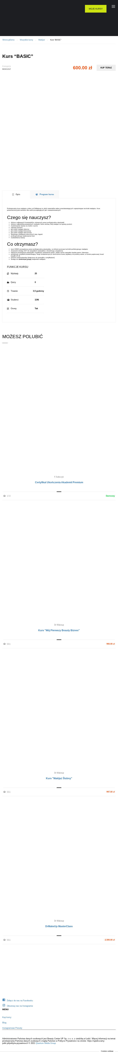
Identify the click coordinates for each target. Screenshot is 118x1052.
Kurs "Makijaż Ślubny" (59, 778)
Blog (4, 1022)
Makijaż (6, 69)
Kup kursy (6, 1017)
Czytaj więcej (59, 411)
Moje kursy (96, 9)
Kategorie (6, 66)
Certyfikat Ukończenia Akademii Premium (59, 482)
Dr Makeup (59, 625)
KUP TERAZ (106, 68)
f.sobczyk (59, 477)
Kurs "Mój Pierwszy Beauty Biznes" (59, 630)
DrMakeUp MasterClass (59, 926)
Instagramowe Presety (12, 1028)
